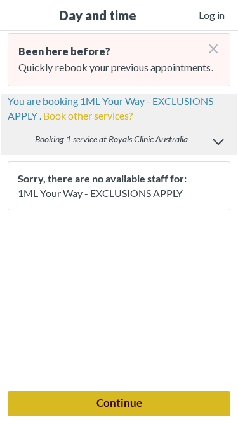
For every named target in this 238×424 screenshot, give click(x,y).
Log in (212, 15)
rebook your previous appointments (133, 67)
